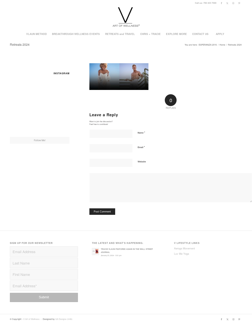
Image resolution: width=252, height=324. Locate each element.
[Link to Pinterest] (239, 3)
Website (142, 161)
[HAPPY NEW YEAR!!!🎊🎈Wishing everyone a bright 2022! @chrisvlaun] (59, 106)
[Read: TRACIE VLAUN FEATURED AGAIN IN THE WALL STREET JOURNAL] (95, 251)
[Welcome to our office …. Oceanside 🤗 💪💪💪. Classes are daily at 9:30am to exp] (19, 85)
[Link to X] (227, 3)
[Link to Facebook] (221, 3)
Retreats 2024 (20, 44)
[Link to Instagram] (233, 3)
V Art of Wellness (31, 318)
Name (141, 132)
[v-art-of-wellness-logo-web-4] (126, 17)
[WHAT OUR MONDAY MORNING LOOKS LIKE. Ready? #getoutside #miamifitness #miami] (19, 106)
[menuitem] (36, 34)
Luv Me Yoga (181, 253)
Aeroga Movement (184, 248)
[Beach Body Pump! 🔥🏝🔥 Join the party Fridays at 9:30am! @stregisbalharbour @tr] (59, 126)
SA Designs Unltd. (64, 318)
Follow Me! (39, 140)
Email (141, 147)
